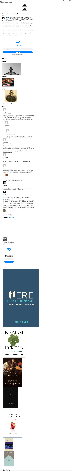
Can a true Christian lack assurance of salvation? (8, 103)
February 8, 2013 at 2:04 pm (6, 214)
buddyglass (5, 112)
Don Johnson (9, 217)
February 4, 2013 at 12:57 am (6, 169)
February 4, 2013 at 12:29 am (9, 134)
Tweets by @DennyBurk (6, 469)
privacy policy (18, 54)
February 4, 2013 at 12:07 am (8, 126)
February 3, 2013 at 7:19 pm (6, 143)
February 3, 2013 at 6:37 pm (6, 113)
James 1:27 (7, 202)
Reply (11, 113)
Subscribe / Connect (24, 6)
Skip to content (2, 0)
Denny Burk (1, 1)
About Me (24, 4)
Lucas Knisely (5, 194)
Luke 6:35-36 (14, 202)
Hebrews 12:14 (31, 202)
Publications (24, 5)
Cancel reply (13, 217)
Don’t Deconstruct (4, 76)
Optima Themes (8, 470)
